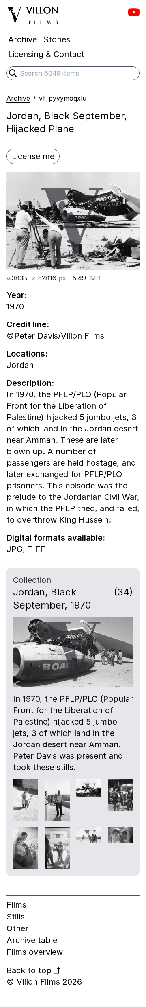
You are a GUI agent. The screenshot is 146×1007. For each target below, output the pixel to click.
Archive (18, 98)
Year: (16, 295)
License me (33, 156)
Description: (30, 383)
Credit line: (27, 324)
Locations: (26, 354)
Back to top (33, 970)
